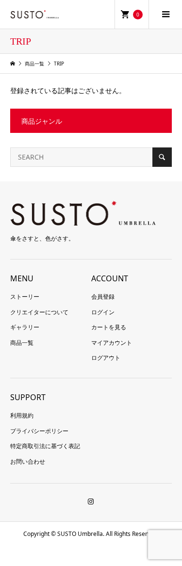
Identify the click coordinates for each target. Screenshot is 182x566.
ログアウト (105, 358)
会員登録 (103, 296)
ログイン (103, 312)
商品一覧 (21, 343)
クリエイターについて (39, 312)
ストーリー (24, 296)
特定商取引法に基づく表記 (45, 446)
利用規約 (21, 415)
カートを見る (108, 327)
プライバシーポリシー (39, 431)
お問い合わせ (27, 461)
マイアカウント (111, 343)
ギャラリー (24, 327)
